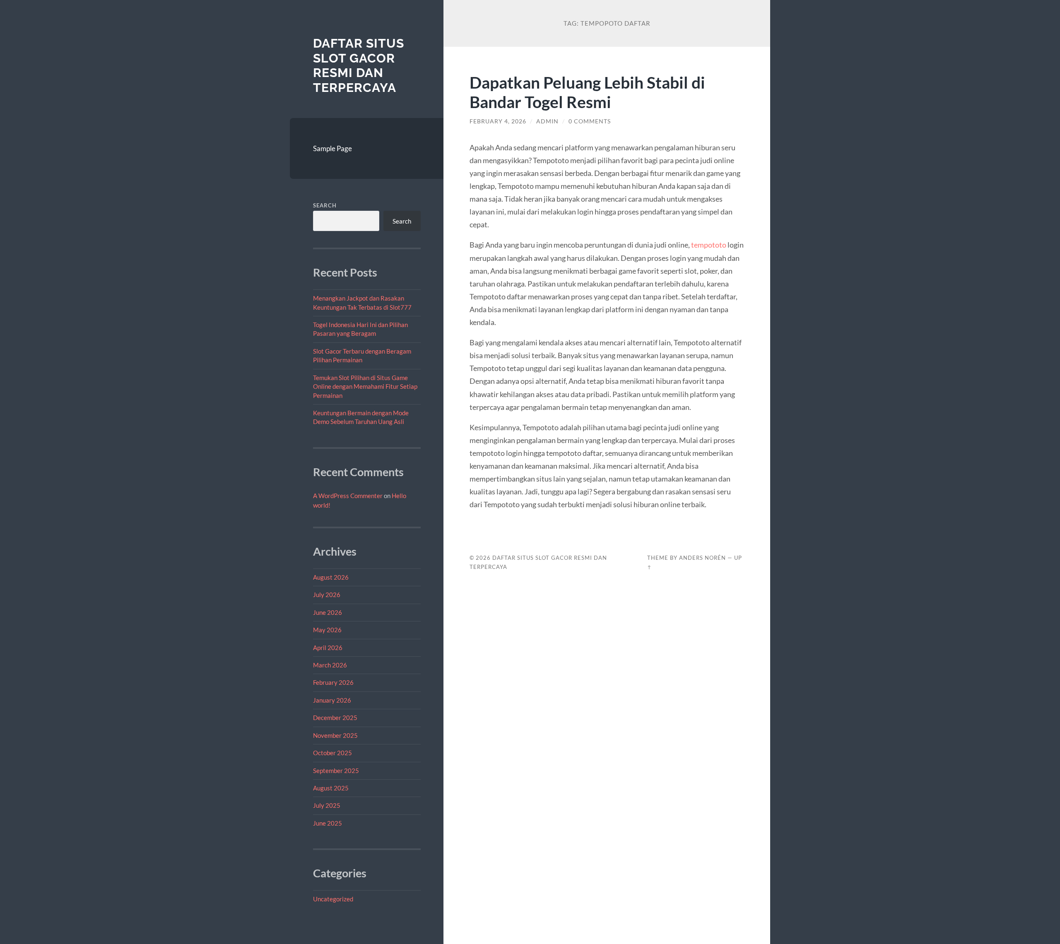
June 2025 (327, 823)
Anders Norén (702, 557)
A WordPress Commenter (348, 495)
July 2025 (326, 805)
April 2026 (327, 647)
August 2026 (331, 577)
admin (547, 121)
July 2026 (326, 594)
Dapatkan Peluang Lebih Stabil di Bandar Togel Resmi (587, 91)
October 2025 (332, 752)
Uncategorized (333, 899)
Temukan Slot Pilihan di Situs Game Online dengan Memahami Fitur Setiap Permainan (365, 386)
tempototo (708, 244)
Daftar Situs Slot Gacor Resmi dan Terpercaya (358, 65)
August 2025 (331, 788)
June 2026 (327, 612)
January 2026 (332, 700)
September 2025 (336, 770)
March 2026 (330, 665)
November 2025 (335, 735)
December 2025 (335, 717)
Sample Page (332, 148)
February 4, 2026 (498, 121)
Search (325, 205)
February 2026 (333, 682)
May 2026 (327, 629)
